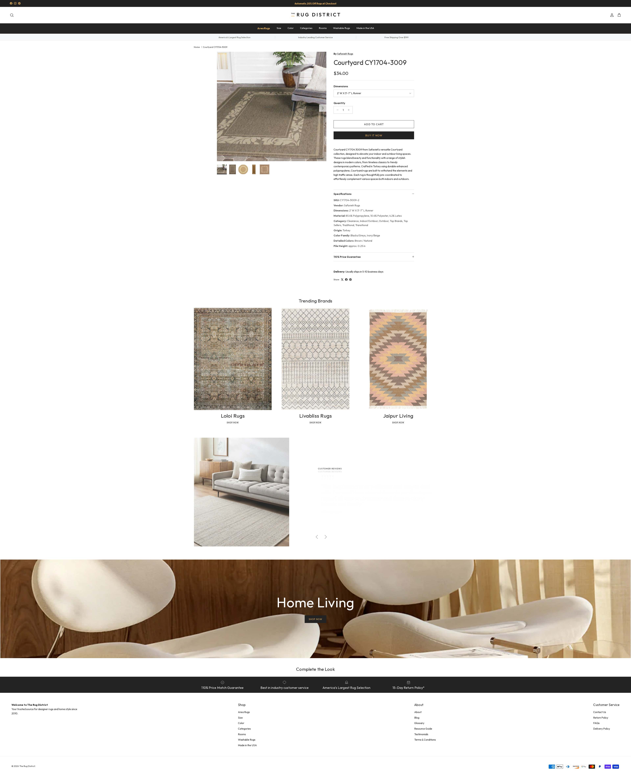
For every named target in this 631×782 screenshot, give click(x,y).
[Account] (611, 15)
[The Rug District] (315, 15)
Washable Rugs (341, 28)
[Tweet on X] (342, 279)
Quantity (339, 103)
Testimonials (421, 734)
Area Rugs (263, 28)
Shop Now (233, 422)
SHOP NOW (315, 619)
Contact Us (599, 712)
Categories (306, 28)
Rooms (323, 28)
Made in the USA (365, 28)
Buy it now (373, 135)
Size (279, 28)
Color (291, 28)
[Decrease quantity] (336, 110)
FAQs (596, 723)
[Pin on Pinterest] (350, 279)
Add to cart (374, 124)
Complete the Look (315, 669)
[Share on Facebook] (346, 279)
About (417, 712)
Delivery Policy (601, 728)
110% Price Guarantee (347, 256)
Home (197, 47)
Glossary (419, 723)
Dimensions (341, 86)
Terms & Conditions (425, 739)
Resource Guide (423, 728)
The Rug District (27, 766)
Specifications (342, 194)
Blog (416, 717)
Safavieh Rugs (345, 53)
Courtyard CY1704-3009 (215, 47)
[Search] (12, 15)
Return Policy (600, 717)
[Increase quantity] (349, 110)
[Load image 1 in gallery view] (271, 106)
